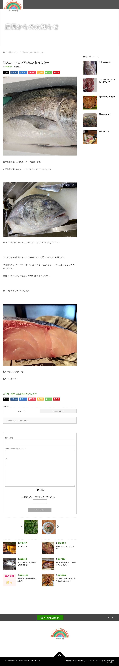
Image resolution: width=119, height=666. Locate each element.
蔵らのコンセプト (39, 16)
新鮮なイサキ (104, 131)
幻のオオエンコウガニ (107, 97)
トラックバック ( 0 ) (58, 411)
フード (64, 16)
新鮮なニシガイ (105, 114)
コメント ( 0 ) (21, 411)
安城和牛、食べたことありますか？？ (107, 81)
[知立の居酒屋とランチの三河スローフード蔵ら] (13, 5)
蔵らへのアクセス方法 (89, 16)
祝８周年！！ (22, 546)
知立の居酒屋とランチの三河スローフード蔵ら (90, 661)
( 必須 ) (9, 438)
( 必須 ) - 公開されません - (15, 448)
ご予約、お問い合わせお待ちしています (20, 394)
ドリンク (54, 16)
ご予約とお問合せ (108, 16)
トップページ (24, 16)
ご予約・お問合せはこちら (50, 618)
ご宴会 (74, 16)
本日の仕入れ (18, 67)
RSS (112, 617)
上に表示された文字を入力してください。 (40, 497)
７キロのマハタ (105, 62)
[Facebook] (108, 617)
